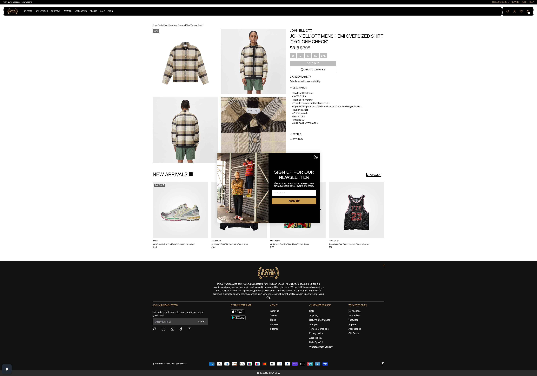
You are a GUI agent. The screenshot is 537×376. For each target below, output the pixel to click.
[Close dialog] (315, 157)
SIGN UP (294, 201)
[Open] (7, 369)
